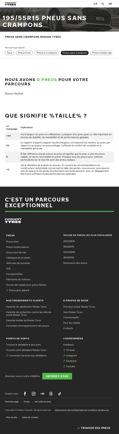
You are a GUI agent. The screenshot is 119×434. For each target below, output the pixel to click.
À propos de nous (75, 300)
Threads (70, 350)
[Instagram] (33, 393)
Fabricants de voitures (18, 279)
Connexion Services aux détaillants (27, 355)
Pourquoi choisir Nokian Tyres (79, 306)
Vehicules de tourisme (18, 263)
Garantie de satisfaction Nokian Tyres (26, 306)
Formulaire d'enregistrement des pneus (27, 325)
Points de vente (17, 338)
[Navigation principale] (110, 3)
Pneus (10, 235)
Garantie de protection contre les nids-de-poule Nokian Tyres (29, 313)
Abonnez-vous (57, 376)
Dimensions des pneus (75, 263)
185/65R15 (68, 257)
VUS (8, 268)
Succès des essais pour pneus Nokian (26, 284)
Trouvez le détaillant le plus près (23, 344)
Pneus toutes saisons (104, 52)
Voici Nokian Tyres (72, 312)
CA (95, 3)
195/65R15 (68, 246)
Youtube (70, 366)
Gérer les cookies (30, 417)
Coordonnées (73, 338)
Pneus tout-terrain (16, 252)
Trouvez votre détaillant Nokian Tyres (26, 350)
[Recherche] (103, 3)
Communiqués (71, 317)
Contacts (68, 328)
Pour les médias (71, 322)
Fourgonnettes (14, 274)
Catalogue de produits (18, 257)
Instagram (71, 355)
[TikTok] (59, 393)
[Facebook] (25, 393)
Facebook (71, 361)
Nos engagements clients (25, 300)
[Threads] (51, 393)
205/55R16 (69, 241)
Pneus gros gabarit (19, 290)
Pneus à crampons (47, 52)
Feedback (68, 344)
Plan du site (11, 417)
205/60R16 (69, 252)
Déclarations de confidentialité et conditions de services (82, 410)
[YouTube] (42, 393)
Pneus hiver (24, 52)
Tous (9, 52)
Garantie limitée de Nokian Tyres (23, 320)
